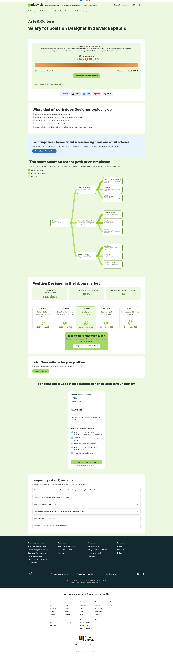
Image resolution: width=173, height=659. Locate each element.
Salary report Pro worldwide (97, 550)
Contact (120, 546)
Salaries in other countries (37, 553)
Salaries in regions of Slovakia (38, 550)
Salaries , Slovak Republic (53, 11)
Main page (32, 11)
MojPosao (98, 605)
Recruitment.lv (84, 625)
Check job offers (41, 371)
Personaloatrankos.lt (86, 622)
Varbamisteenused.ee (86, 628)
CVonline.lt (83, 605)
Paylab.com (68, 622)
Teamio (67, 608)
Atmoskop (52, 622)
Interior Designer (84, 254)
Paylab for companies (121, 5)
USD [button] (133, 5)
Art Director (108, 221)
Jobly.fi (112, 605)
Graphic (107, 188)
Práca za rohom (54, 617)
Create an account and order (86, 462)
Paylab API (91, 556)
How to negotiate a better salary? (45, 518)
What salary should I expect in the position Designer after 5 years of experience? (60, 511)
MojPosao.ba (98, 608)
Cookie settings (111, 574)
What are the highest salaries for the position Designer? (52, 497)
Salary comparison (90, 5)
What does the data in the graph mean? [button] (48, 84)
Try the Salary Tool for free (44, 151)
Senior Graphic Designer (86, 221)
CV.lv (81, 608)
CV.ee (81, 611)
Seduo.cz (67, 611)
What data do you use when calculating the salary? (50, 526)
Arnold (66, 605)
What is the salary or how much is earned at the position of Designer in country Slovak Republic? (65, 490)
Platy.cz (67, 617)
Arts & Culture (75, 11)
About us (61, 553)
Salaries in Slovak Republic (37, 546)
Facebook (120, 550)
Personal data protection (85, 574)
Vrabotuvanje (98, 611)
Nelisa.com (53, 625)
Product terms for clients (66, 546)
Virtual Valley (98, 617)
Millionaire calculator (35, 556)
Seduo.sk (67, 614)
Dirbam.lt (82, 614)
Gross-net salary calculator (71, 5)
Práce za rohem (54, 620)
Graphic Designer (84, 188)
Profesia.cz (53, 611)
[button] (141, 5)
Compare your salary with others (86, 76)
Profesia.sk (53, 608)
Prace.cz (52, 614)
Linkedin (120, 553)
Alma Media (93, 582)
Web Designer (109, 196)
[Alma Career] (86, 638)
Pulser (97, 620)
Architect (107, 246)
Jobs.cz (52, 605)
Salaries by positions (52, 5)
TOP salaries (32, 563)
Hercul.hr (97, 614)
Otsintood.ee (84, 620)
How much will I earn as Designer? (45, 504)
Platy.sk (67, 620)
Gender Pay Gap (93, 546)
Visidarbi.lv (83, 617)
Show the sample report (85, 465)
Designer (55, 221)
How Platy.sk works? (65, 550)
